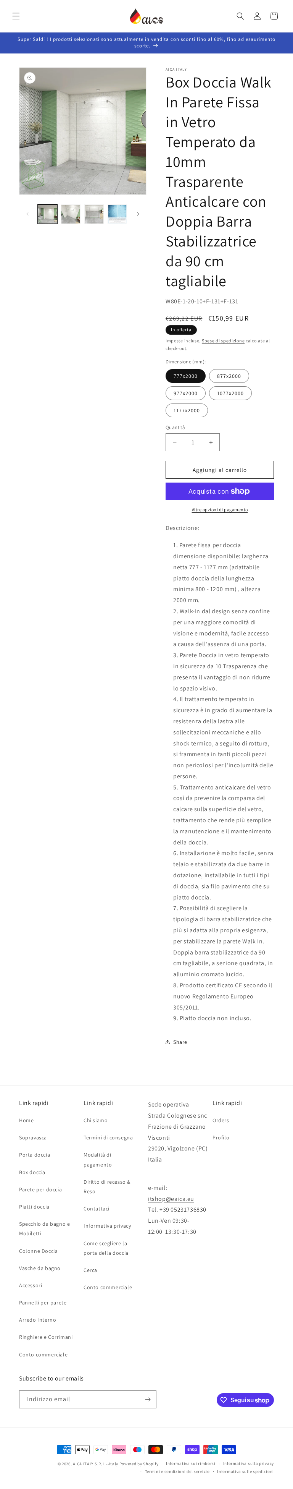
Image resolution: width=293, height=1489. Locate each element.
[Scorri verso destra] (138, 214)
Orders (221, 1120)
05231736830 (188, 1209)
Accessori (30, 1285)
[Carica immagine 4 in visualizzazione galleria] (117, 214)
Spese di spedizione (223, 340)
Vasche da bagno (40, 1268)
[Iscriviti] (147, 1399)
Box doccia (32, 1172)
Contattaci (96, 1208)
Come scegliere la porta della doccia (106, 1248)
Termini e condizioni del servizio (177, 1471)
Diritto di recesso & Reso (107, 1186)
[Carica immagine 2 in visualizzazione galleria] (70, 214)
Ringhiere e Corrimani (46, 1336)
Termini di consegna (108, 1137)
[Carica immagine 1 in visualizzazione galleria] (47, 214)
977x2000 (186, 393)
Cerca (90, 1270)
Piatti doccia (34, 1206)
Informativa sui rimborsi (191, 1463)
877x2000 (229, 376)
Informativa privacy (107, 1225)
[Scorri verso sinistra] (27, 214)
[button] (16, 16)
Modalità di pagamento (98, 1159)
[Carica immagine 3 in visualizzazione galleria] (94, 214)
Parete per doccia (40, 1189)
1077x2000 (230, 393)
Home (26, 1120)
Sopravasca (33, 1137)
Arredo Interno (37, 1319)
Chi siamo (96, 1120)
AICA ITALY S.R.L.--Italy (95, 1463)
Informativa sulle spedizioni (245, 1471)
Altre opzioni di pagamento (220, 509)
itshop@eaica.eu (171, 1199)
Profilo (221, 1137)
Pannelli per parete (42, 1302)
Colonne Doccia (38, 1251)
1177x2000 (187, 410)
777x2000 (186, 376)
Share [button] (180, 1042)
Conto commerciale (43, 1354)
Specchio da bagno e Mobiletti (44, 1228)
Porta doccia (34, 1154)
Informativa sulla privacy (248, 1463)
